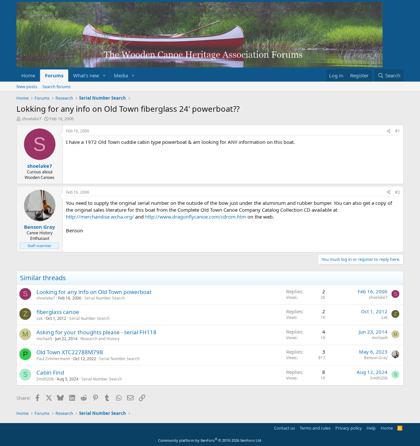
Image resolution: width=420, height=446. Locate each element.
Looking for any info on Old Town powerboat (94, 292)
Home (28, 75)
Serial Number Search (104, 298)
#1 (397, 131)
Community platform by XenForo (210, 440)
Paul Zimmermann (53, 358)
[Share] (388, 131)
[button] (104, 75)
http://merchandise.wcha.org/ (100, 216)
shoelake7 (31, 119)
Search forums (56, 86)
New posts (26, 86)
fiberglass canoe (57, 312)
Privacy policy (348, 428)
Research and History (99, 338)
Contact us (284, 428)
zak (39, 318)
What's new (86, 75)
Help (371, 428)
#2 (397, 192)
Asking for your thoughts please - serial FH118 (96, 332)
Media (121, 75)
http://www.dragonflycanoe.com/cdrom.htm (195, 216)
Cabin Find (50, 372)
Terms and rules (315, 428)
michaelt (44, 338)
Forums (54, 75)
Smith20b (45, 379)
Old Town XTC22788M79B (69, 352)
